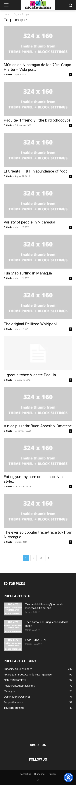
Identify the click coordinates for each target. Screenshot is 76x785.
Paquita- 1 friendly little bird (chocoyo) (37, 120)
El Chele (8, 74)
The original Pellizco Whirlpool (30, 324)
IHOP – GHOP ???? (35, 639)
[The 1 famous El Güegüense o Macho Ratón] (13, 626)
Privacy (52, 774)
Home (7, 14)
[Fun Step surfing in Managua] (38, 252)
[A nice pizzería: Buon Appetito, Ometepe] (38, 404)
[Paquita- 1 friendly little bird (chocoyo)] (38, 99)
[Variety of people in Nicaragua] (38, 201)
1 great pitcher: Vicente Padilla (30, 375)
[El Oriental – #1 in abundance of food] (38, 150)
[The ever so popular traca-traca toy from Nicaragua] (38, 511)
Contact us (25, 774)
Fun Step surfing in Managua (28, 273)
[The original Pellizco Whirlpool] (38, 303)
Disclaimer (39, 774)
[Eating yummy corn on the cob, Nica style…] (38, 455)
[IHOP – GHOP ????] (13, 644)
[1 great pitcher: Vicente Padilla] (38, 353)
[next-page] (49, 558)
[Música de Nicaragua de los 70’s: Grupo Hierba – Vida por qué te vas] (38, 43)
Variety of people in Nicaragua (29, 222)
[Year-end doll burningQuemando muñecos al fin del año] (13, 609)
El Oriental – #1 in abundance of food (36, 171)
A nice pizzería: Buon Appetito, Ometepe (38, 426)
